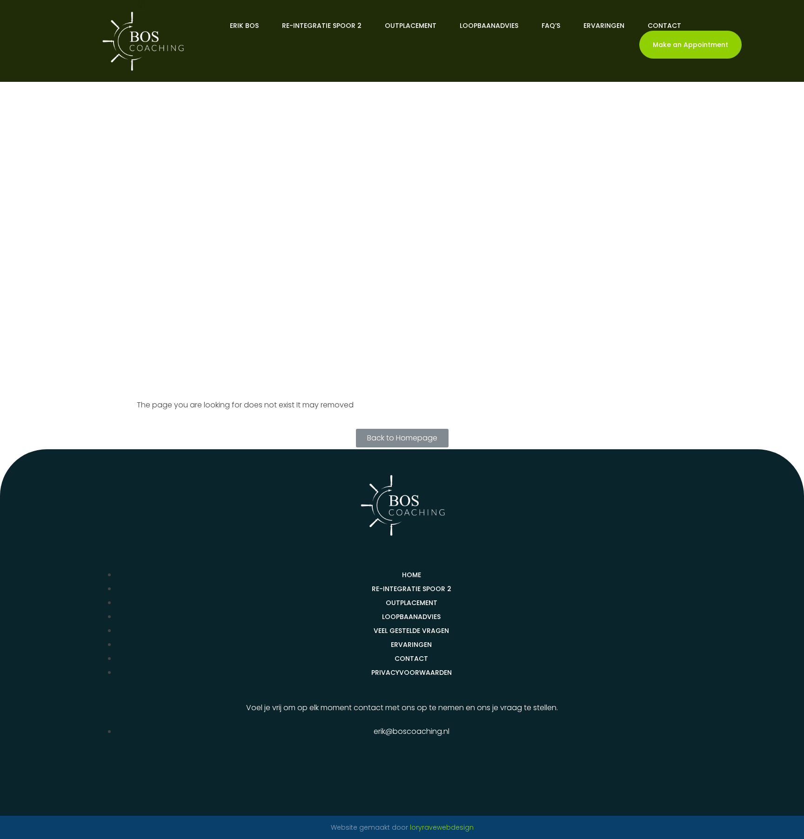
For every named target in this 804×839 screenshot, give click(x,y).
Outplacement (410, 25)
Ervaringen (603, 25)
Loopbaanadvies (489, 25)
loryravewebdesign (442, 827)
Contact (664, 25)
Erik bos (244, 25)
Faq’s (551, 25)
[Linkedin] (402, 776)
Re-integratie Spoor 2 (322, 25)
